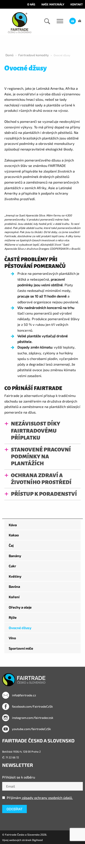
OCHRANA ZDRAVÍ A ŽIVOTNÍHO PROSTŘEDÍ (41, 478)
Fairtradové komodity (33, 55)
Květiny (15, 576)
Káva (13, 525)
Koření (14, 597)
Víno (12, 638)
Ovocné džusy (20, 628)
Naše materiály (52, 4)
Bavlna (14, 586)
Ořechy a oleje (20, 607)
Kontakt (76, 4)
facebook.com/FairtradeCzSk (32, 706)
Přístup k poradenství (44, 494)
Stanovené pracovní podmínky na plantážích (41, 457)
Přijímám (40, 798)
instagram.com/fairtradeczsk (32, 717)
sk (79, 21)
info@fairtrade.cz (23, 695)
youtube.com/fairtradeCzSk (31, 729)
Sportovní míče (21, 648)
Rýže (13, 617)
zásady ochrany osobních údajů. (47, 798)
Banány (15, 556)
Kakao (14, 535)
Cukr (12, 566)
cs (72, 21)
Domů (9, 55)
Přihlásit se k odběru (18, 777)
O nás (31, 4)
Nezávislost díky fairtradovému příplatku (35, 431)
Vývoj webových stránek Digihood (22, 839)
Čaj (11, 545)
